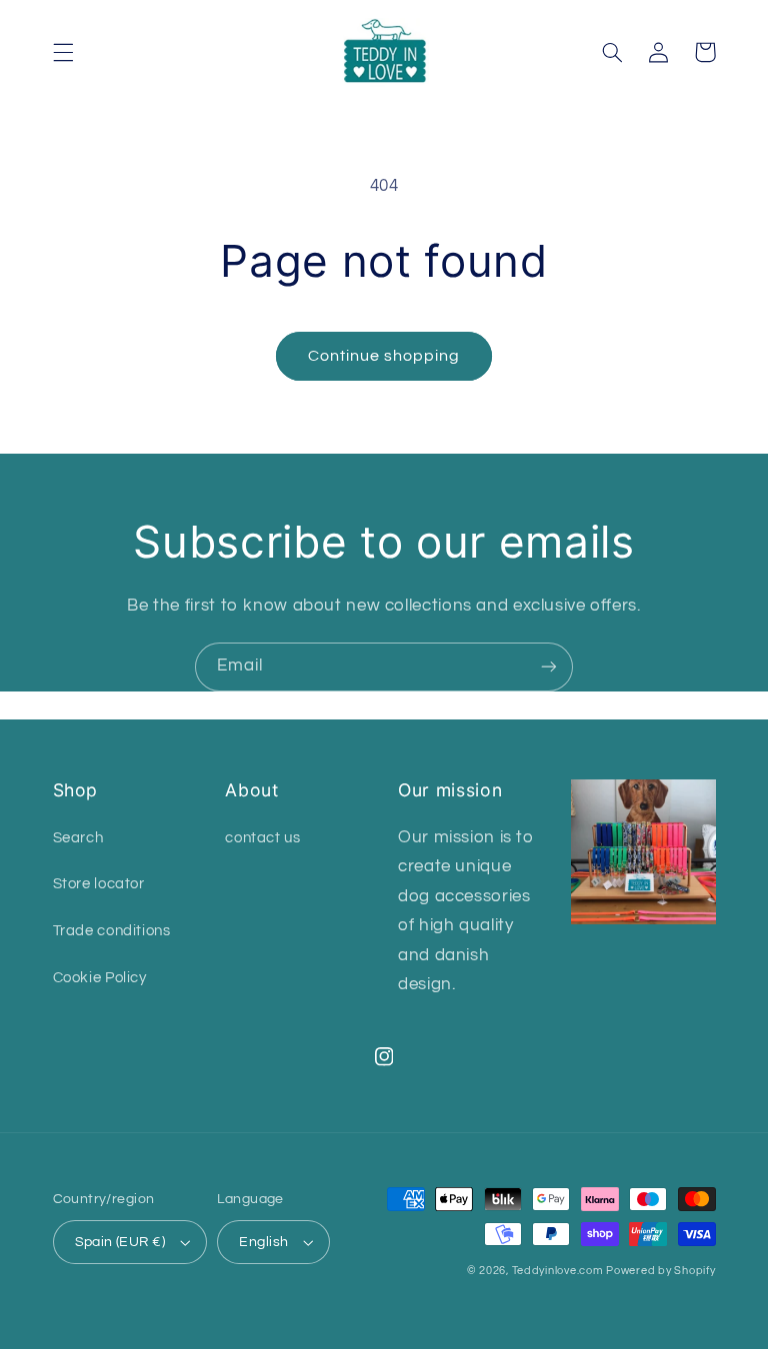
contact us (262, 837)
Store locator (99, 883)
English (263, 1242)
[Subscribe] (549, 667)
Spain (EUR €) (120, 1242)
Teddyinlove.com (559, 1270)
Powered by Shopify (660, 1270)
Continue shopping (384, 356)
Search (78, 837)
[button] (63, 52)
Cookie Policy (100, 977)
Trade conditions (112, 930)
